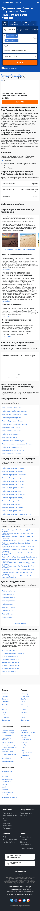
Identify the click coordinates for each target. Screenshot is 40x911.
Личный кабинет (25, 837)
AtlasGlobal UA (7, 771)
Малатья (24, 712)
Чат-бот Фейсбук (9, 842)
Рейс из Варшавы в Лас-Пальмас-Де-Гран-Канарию (18, 533)
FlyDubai (5, 776)
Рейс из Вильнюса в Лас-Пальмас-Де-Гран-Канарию (18, 547)
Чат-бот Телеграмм (10, 839)
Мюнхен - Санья (7, 751)
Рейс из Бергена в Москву (11, 427)
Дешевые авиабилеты (8, 75)
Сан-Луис (24, 699)
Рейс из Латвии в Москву (11, 431)
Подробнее (6, 269)
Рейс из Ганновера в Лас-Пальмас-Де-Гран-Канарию (18, 566)
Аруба (4, 712)
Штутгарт (21, 75)
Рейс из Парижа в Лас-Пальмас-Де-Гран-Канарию (17, 573)
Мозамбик (5, 693)
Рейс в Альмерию (8, 597)
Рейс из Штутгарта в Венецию (13, 488)
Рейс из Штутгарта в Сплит (12, 491)
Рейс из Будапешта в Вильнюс (13, 421)
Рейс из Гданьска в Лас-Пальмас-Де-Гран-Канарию (18, 560)
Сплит (23, 747)
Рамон (23, 750)
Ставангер (24, 693)
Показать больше (20, 623)
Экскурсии (6, 823)
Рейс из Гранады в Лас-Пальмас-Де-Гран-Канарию (17, 530)
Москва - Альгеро (8, 732)
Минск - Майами (7, 742)
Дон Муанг (24, 744)
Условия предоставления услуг (20, 886)
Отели (5, 820)
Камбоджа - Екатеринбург (6, 757)
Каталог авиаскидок (10, 815)
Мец (22, 704)
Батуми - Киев (6, 735)
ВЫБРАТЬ (20, 102)
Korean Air (5, 795)
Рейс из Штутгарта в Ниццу (12, 504)
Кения (4, 707)
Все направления (8, 761)
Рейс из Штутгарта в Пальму (12, 471)
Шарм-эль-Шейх (26, 752)
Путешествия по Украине (25, 845)
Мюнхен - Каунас (8, 730)
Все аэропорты (26, 758)
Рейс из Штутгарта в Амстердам (14, 474)
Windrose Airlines (7, 779)
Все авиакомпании (9, 797)
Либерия (5, 696)
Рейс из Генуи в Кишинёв (11, 408)
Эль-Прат (24, 742)
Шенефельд (25, 755)
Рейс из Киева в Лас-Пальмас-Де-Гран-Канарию (16, 543)
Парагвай (5, 701)
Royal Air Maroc (7, 781)
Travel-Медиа (7, 825)
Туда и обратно (9, 30)
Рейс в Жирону (7, 614)
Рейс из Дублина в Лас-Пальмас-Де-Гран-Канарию (17, 537)
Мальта (4, 709)
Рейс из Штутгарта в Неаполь (13, 501)
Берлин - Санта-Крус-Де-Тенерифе (9, 748)
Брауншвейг (25, 696)
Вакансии (23, 815)
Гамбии (4, 715)
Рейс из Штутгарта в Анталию (13, 484)
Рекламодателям (26, 813)
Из (5, 36)
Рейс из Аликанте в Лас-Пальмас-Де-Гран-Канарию (18, 570)
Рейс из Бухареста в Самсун (12, 447)
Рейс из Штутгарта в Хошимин (13, 511)
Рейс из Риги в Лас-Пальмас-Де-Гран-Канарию (19, 557)
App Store (23, 839)
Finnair (4, 774)
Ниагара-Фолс (26, 707)
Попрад (23, 709)
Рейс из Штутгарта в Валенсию (13, 494)
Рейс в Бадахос (7, 604)
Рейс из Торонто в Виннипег (12, 454)
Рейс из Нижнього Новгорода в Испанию (17, 444)
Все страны (6, 720)
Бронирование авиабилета (12, 653)
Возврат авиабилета (10, 665)
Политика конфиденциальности (20, 889)
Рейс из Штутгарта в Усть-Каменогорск (16, 514)
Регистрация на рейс (10, 662)
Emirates (5, 789)
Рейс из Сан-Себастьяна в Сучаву (14, 411)
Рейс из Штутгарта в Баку (11, 478)
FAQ (4, 837)
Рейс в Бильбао (7, 610)
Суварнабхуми (26, 739)
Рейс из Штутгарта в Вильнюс (13, 481)
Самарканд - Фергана (9, 754)
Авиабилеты (7, 813)
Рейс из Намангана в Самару (13, 450)
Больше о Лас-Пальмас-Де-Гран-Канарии (20, 249)
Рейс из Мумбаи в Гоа (10, 437)
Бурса (23, 701)
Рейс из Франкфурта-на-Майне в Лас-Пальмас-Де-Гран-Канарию (19, 576)
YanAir (4, 787)
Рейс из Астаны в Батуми (11, 434)
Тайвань (5, 699)
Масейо (23, 715)
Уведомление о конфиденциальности (20, 894)
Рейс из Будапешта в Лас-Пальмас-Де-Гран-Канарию (18, 553)
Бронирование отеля (10, 668)
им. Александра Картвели (26, 736)
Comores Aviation (7, 792)
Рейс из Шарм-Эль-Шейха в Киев (14, 424)
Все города (25, 720)
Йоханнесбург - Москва (7, 738)
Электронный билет (9, 656)
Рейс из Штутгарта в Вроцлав (13, 468)
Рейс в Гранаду (7, 617)
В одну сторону (23, 30)
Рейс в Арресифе (8, 601)
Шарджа (24, 730)
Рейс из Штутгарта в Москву (12, 497)
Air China (5, 784)
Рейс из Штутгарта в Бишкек (12, 507)
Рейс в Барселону (8, 607)
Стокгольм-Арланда (28, 732)
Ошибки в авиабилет (10, 659)
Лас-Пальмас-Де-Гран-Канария (11, 76)
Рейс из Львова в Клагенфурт (13, 440)
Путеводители (8, 828)
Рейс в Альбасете (8, 591)
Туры (5, 818)
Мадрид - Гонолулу (8, 744)
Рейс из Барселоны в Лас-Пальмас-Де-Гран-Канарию (18, 563)
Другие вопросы (8, 671)
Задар (23, 717)
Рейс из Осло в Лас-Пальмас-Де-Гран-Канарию (20, 540)
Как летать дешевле (9, 650)
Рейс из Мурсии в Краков (11, 417)
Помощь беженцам (26, 848)
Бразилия (5, 717)
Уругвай (4, 704)
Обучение (23, 842)
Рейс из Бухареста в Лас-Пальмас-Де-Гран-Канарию (18, 550)
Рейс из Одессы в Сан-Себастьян (14, 414)
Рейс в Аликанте (8, 594)
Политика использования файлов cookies (20, 891)
